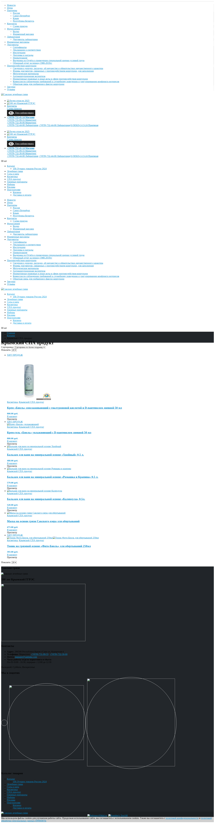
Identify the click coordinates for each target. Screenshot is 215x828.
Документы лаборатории (25, 39)
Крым (16, 18)
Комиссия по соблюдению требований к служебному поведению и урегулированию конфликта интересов (66, 81)
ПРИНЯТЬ (40, 821)
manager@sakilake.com (26, 657)
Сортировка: (7, 347)
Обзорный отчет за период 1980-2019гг (32, 63)
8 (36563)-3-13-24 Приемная (84, 125)
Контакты (12, 23)
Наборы (11, 184)
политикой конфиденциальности (182, 818)
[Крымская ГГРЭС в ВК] (4, 723)
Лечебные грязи (15, 171)
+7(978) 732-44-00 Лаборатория (22, 125)
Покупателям (13, 189)
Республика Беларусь (23, 21)
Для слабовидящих (24, 113)
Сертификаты (20, 47)
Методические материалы (26, 73)
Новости (11, 5)
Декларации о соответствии (27, 50)
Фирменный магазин (23, 34)
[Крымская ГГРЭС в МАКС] (46, 723)
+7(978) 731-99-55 (40, 654)
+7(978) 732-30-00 (58, 654)
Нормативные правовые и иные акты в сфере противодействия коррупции (50, 79)
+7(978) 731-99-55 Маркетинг (21, 120)
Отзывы (11, 89)
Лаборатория (13, 37)
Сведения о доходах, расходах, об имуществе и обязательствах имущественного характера (58, 68)
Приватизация (20, 58)
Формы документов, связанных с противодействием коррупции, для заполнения (53, 71)
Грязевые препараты (17, 182)
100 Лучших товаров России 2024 (30, 168)
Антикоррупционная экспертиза (29, 76)
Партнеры (12, 10)
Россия (16, 13)
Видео (16, 31)
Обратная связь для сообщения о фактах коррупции (38, 84)
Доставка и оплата (22, 195)
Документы (13, 44)
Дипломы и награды (23, 55)
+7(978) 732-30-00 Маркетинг (21, 122)
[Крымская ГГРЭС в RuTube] (131, 723)
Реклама (11, 187)
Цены (10, 8)
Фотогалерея (13, 29)
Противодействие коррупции (21, 65)
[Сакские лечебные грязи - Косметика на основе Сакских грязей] (14, 94)
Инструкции (19, 52)
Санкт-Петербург (21, 15)
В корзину (12, 416)
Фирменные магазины (18, 42)
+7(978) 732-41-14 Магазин (20, 117)
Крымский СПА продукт (31, 402)
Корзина (17, 192)
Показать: (6, 350)
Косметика (12, 176)
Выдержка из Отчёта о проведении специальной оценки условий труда (48, 60)
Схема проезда (20, 26)
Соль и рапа (13, 174)
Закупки (11, 87)
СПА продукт (14, 179)
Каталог (11, 166)
